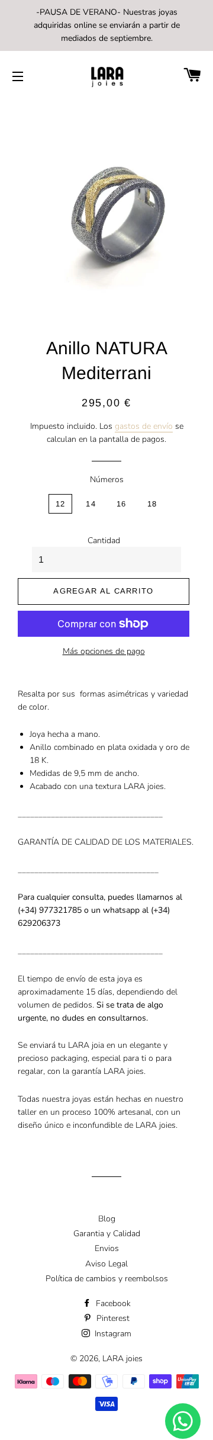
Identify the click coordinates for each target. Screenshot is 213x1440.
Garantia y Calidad (106, 1233)
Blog (106, 1218)
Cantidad (104, 540)
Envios (107, 1248)
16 (122, 503)
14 (91, 503)
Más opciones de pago (104, 651)
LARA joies (122, 1358)
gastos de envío (144, 426)
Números (107, 479)
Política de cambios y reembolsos (107, 1278)
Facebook (112, 1303)
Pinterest (112, 1318)
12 (61, 503)
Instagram (111, 1333)
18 (152, 503)
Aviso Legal (106, 1263)
